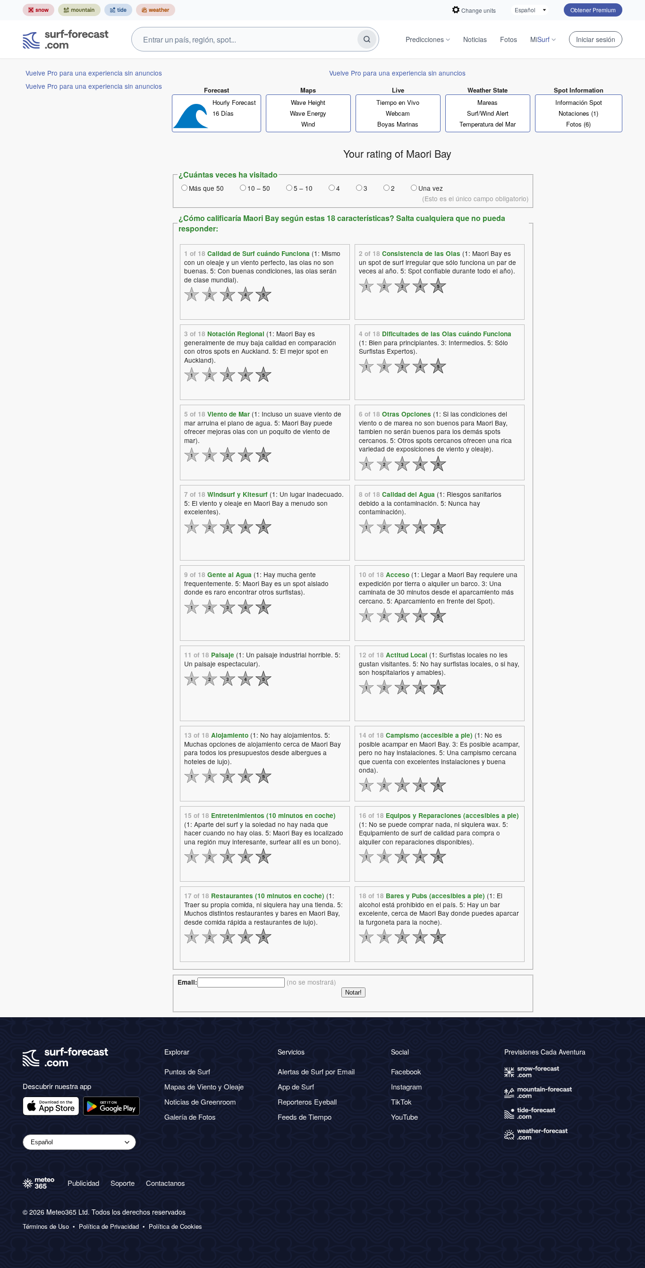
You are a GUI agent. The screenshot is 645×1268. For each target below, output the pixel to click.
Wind (308, 123)
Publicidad (83, 1183)
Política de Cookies (175, 1226)
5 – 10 (303, 188)
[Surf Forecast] (66, 39)
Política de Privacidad (109, 1226)
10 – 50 (258, 188)
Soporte (122, 1183)
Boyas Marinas (397, 123)
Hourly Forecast (234, 102)
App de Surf (296, 1086)
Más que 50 (206, 188)
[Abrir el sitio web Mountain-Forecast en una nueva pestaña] (79, 10)
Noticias (475, 39)
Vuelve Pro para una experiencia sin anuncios (93, 72)
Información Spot (578, 102)
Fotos (508, 39)
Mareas (487, 102)
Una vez (430, 188)
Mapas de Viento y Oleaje (204, 1086)
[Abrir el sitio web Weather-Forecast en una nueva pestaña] (155, 10)
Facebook (406, 1071)
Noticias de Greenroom (200, 1101)
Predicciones (425, 39)
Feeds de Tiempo (304, 1117)
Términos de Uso (46, 1226)
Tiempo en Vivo (397, 102)
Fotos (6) (578, 123)
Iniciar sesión (595, 39)
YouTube (404, 1117)
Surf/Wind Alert (488, 113)
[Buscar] (366, 39)
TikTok (401, 1101)
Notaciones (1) (578, 113)
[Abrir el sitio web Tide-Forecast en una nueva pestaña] (118, 10)
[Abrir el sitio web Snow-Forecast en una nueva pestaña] (38, 10)
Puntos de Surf (187, 1071)
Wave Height (308, 102)
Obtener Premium (593, 10)
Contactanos (165, 1183)
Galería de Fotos (190, 1117)
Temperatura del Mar (487, 123)
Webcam (398, 113)
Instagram (406, 1086)
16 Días (223, 113)
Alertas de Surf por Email (316, 1071)
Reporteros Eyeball (307, 1101)
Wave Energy (308, 113)
